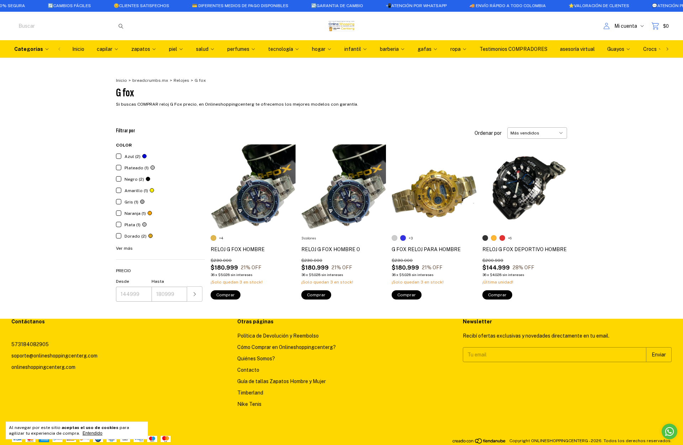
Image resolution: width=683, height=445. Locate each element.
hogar (318, 49)
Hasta (158, 281)
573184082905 (30, 344)
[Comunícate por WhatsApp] (669, 431)
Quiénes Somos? (256, 358)
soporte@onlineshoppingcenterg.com (54, 356)
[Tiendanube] (479, 442)
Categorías (28, 49)
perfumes (238, 49)
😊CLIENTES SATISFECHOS (128, 5)
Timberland (250, 393)
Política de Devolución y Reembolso (278, 336)
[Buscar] (121, 26)
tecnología (280, 49)
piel (173, 49)
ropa (455, 49)
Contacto (248, 370)
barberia (389, 49)
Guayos (615, 49)
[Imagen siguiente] (285, 182)
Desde (122, 281)
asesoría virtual (577, 49)
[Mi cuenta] (606, 26)
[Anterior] (59, 49)
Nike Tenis (249, 404)
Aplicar (194, 294)
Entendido (92, 433)
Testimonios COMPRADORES (513, 49)
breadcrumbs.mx (150, 80)
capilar (104, 49)
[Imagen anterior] (221, 182)
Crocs (650, 49)
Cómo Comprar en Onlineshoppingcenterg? (286, 347)
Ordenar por (488, 133)
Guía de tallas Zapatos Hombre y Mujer (281, 381)
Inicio (78, 49)
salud (202, 49)
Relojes (181, 80)
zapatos (140, 49)
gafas (424, 49)
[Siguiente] (667, 49)
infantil (352, 49)
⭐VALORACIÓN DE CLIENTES (586, 5)
